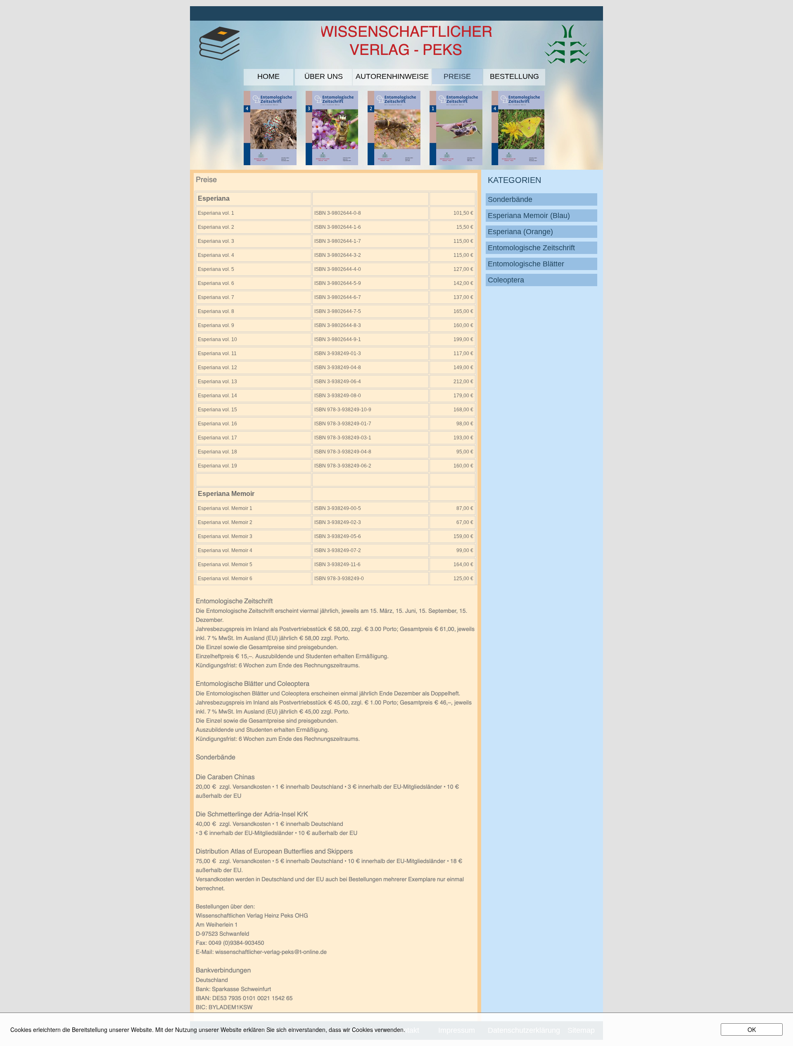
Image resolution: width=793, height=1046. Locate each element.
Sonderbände (510, 199)
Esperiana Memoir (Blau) (529, 215)
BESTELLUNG (514, 76)
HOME (268, 76)
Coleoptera (506, 280)
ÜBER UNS (323, 76)
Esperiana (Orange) (520, 232)
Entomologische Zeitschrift (531, 248)
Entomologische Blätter (526, 264)
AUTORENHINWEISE (392, 76)
